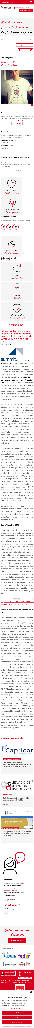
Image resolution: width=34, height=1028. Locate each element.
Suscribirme (17, 170)
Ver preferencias (17, 1022)
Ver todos (32, 105)
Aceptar (17, 1012)
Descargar (17, 123)
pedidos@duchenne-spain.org (12, 885)
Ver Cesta (23, 50)
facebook (22, 972)
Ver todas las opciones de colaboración (17, 324)
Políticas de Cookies (7, 1026)
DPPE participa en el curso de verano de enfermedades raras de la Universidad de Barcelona (17, 833)
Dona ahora (17, 940)
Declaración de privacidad (19, 1026)
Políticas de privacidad (17, 982)
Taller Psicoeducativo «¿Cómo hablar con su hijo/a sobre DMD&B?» (16, 799)
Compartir (29, 39)
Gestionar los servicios (16, 1008)
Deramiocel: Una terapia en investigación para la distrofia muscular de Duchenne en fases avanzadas (17, 764)
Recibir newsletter (25, 978)
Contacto (27, 982)
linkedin (30, 972)
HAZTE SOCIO (29, 7)
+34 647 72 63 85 (7, 2)
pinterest (20, 975)
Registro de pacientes (26, 10)
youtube (27, 972)
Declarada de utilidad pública (9, 973)
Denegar (17, 1017)
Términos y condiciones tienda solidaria (20, 980)
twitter (20, 972)
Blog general (7, 794)
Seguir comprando (25, 45)
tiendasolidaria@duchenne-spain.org (14, 892)
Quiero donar (19, 7)
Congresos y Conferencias (11, 828)
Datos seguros (5, 982)
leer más (6, 771)
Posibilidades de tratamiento (12, 759)
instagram (25, 972)
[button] (31, 992)
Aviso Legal (28, 1026)
